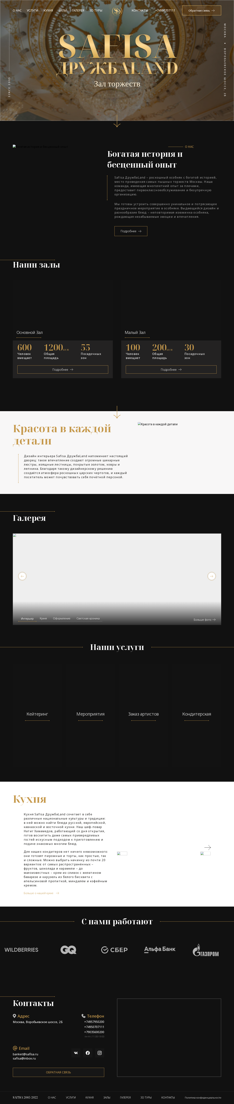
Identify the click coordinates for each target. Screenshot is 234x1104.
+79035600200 (94, 1032)
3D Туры (96, 10)
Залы (62, 10)
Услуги (32, 10)
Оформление (61, 618)
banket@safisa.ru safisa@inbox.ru (25, 1056)
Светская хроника (88, 618)
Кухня (48, 10)
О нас (17, 10)
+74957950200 (94, 1022)
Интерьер (27, 618)
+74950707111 (165, 10)
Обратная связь (58, 1072)
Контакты (140, 10)
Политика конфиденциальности (203, 1097)
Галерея (78, 10)
